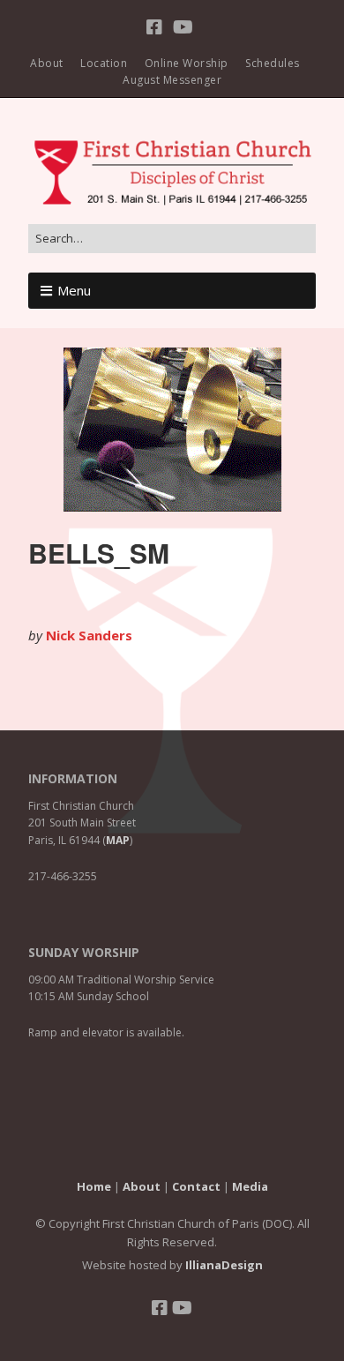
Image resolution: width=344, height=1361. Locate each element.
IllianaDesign (224, 1265)
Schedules (272, 63)
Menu (74, 290)
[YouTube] (183, 27)
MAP (118, 840)
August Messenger (172, 79)
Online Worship (186, 63)
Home (94, 1186)
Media (250, 1186)
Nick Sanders (89, 635)
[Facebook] (156, 27)
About (47, 63)
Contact (196, 1186)
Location (103, 63)
